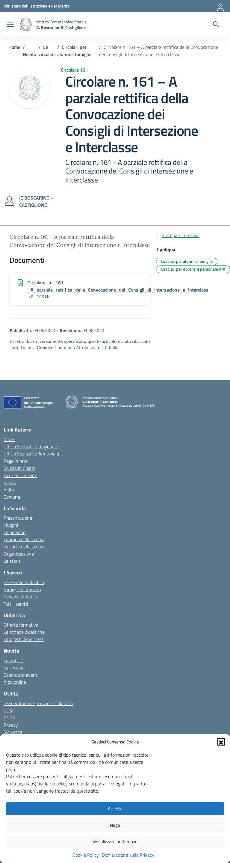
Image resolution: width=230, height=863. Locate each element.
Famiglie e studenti (22, 589)
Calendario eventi (21, 674)
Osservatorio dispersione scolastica (38, 703)
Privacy (11, 724)
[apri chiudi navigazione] (10, 24)
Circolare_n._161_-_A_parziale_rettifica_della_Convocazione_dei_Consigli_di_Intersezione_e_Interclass (118, 286)
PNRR (10, 717)
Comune (12, 496)
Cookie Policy (86, 855)
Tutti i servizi (16, 603)
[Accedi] (220, 6)
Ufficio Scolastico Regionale (31, 446)
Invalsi (10, 482)
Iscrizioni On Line (20, 475)
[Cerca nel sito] (215, 25)
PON (8, 710)
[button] (221, 742)
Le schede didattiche (24, 632)
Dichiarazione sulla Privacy (128, 855)
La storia (12, 561)
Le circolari (14, 667)
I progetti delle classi (24, 639)
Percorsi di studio (20, 596)
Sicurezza (13, 732)
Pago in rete (16, 460)
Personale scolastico (24, 582)
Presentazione (18, 517)
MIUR (9, 439)
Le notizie (13, 660)
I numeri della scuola (24, 539)
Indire (9, 489)
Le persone (14, 532)
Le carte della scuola (24, 546)
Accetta (115, 808)
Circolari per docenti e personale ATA (193, 269)
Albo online (15, 682)
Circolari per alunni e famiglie (187, 261)
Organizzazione (19, 553)
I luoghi (11, 525)
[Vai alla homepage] (26, 24)
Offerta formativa (21, 624)
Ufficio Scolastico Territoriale (31, 453)
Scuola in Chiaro (19, 468)
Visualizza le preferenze (115, 841)
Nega (115, 825)
